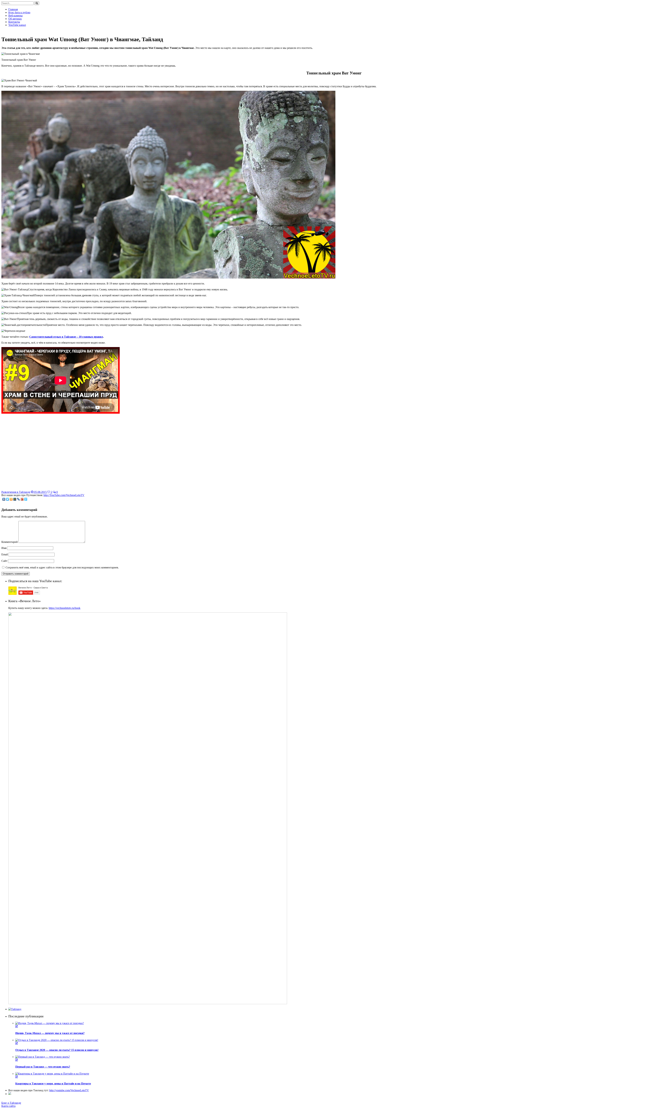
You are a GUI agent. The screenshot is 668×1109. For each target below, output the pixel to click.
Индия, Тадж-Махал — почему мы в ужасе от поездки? (50, 1033)
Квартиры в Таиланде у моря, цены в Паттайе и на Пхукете (53, 1083)
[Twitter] (7, 499)
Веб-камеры (15, 15)
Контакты (14, 21)
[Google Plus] (22, 499)
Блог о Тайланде (11, 1102)
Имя (3, 548)
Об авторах (15, 18)
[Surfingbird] (26, 499)
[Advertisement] (334, 455)
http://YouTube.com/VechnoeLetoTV (63, 495)
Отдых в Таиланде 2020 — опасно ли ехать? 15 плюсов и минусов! (56, 1049)
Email (4, 554)
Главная (13, 9)
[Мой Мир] (15, 499)
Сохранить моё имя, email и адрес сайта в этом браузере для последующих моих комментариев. (62, 567)
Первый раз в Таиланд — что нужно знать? (42, 1066)
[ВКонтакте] (4, 499)
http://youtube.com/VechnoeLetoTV (69, 1090)
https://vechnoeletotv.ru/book (64, 607)
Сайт (4, 560)
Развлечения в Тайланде (15, 492)
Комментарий (9, 541)
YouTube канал (17, 24)
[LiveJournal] (18, 499)
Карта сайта (8, 1105)
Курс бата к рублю (19, 12)
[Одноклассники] (11, 499)
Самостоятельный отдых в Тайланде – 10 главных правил (66, 336)
